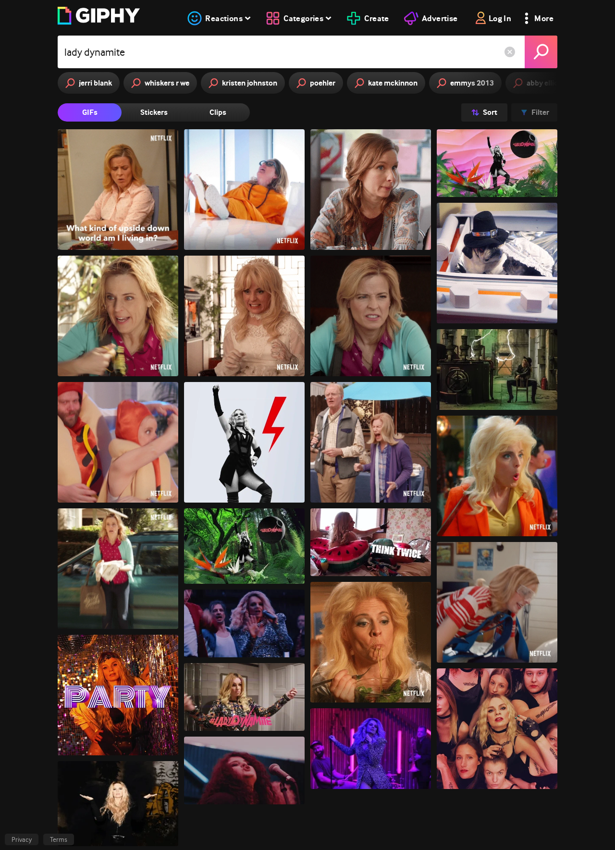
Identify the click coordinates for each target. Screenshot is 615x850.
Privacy (22, 839)
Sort (490, 112)
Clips (217, 112)
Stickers (154, 112)
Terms (58, 839)
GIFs (90, 112)
